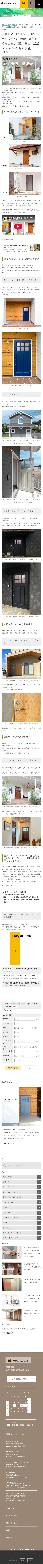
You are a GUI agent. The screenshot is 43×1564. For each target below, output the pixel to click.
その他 (34, 978)
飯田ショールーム (12, 1441)
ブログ (8, 1530)
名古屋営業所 (10, 1473)
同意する (8, 1010)
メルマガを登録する (8, 1333)
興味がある (34, 975)
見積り (7, 978)
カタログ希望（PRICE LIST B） (16, 975)
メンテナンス (36, 16)
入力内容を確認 (13, 1068)
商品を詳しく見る (9, 1144)
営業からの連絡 (18, 978)
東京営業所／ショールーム (15, 1452)
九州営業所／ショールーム (15, 1493)
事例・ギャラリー (12, 1523)
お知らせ (6, 16)
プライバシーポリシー (17, 1004)
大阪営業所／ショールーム (15, 1483)
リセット (30, 1068)
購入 (27, 978)
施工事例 (26, 16)
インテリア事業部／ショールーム (17, 1462)
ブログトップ (6, 25)
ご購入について (11, 1508)
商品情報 (16, 16)
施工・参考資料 (11, 1515)
